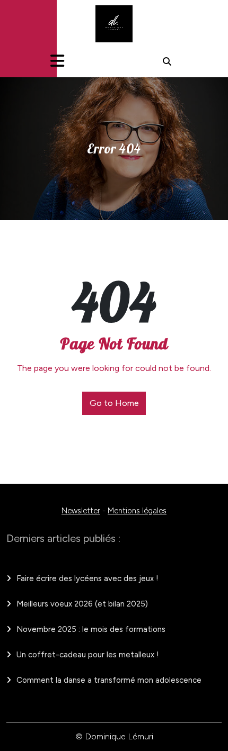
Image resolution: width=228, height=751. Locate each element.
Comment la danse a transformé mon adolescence (108, 680)
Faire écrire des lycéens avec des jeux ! (87, 578)
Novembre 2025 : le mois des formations (90, 629)
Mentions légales (137, 510)
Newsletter (81, 510)
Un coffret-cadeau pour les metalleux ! (87, 654)
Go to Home (114, 403)
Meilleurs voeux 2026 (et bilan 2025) (82, 604)
